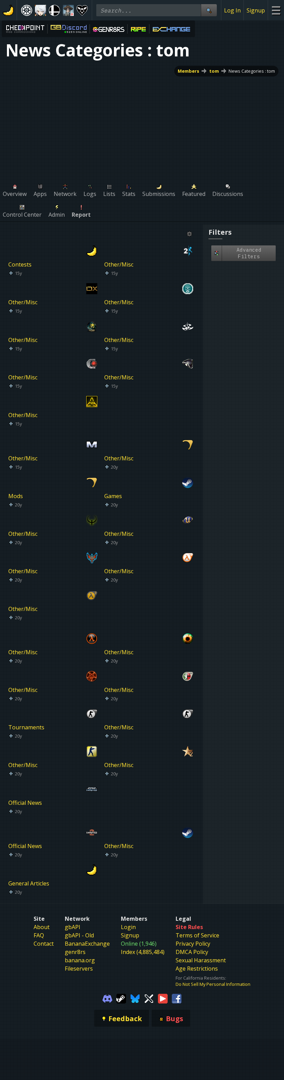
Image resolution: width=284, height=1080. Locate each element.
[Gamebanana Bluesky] (135, 998)
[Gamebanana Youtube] (162, 998)
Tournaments (26, 727)
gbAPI (72, 927)
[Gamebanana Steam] (121, 998)
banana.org (80, 960)
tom (214, 71)
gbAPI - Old (79, 935)
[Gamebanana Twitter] (148, 998)
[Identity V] (68, 10)
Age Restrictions (197, 968)
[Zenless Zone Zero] (40, 10)
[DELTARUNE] (82, 10)
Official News (25, 803)
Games (113, 496)
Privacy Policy (193, 943)
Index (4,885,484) (143, 952)
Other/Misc (118, 264)
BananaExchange (87, 943)
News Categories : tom (252, 71)
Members (188, 71)
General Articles (28, 883)
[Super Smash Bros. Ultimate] (54, 10)
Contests (20, 264)
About (42, 927)
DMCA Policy (192, 952)
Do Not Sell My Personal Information (213, 984)
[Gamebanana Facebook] (176, 998)
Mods (15, 496)
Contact (44, 943)
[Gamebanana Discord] (107, 998)
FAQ (39, 935)
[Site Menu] (276, 10)
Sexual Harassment (201, 960)
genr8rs (75, 952)
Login (128, 927)
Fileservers (79, 968)
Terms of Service (197, 935)
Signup (256, 10)
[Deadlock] (27, 10)
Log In (232, 10)
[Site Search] (209, 10)
